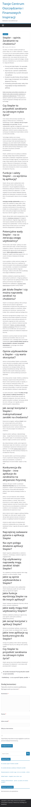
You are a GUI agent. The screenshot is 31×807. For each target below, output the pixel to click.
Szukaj (28, 753)
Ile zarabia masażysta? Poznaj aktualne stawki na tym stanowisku (16, 673)
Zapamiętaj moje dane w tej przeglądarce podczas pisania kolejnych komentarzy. (15, 740)
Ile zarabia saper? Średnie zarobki (9, 763)
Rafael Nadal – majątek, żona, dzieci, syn (11, 776)
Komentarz (5, 693)
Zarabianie (5, 34)
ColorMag (21, 802)
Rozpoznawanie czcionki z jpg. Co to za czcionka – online (15, 772)
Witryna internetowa (7, 728)
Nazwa (3, 714)
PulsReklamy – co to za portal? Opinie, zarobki (15, 677)
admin (14, 47)
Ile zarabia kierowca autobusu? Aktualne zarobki (13, 768)
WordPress (4, 804)
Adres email (5, 721)
